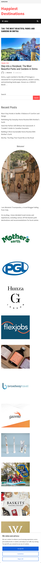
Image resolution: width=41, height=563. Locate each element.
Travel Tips (5, 63)
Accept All (20, 549)
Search (3, 94)
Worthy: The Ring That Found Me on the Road (17, 138)
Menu (6, 21)
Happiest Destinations (12, 11)
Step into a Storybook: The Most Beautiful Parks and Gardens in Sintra (19, 67)
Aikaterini (9, 73)
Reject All (20, 559)
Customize (20, 554)
